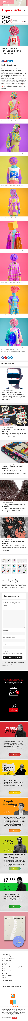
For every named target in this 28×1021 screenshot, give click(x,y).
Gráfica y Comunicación (18, 349)
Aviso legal (5, 964)
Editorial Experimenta (7, 975)
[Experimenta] (11, 10)
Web (4, 644)
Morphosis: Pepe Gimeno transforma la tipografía (11, 581)
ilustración (11, 351)
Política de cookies (7, 971)
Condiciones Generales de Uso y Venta (12, 966)
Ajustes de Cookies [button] (6, 1017)
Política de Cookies (10, 1014)
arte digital (3, 351)
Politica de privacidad (7, 969)
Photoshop (22, 351)
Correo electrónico (9, 637)
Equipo (4, 977)
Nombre (6, 630)
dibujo (7, 351)
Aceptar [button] (14, 1017)
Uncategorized (5, 464)
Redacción (3, 349)
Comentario (7, 608)
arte (25, 349)
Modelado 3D (17, 351)
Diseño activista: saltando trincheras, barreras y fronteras (13, 393)
